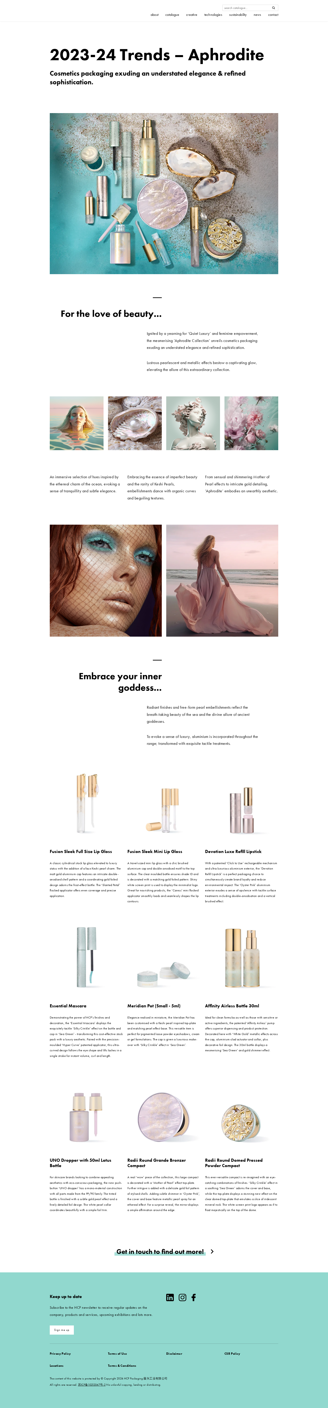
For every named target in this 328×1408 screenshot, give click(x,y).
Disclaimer (174, 1354)
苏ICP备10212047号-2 (92, 1385)
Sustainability (238, 14)
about (154, 14)
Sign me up (62, 1330)
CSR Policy (232, 1354)
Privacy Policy (60, 1354)
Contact (273, 14)
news (257, 14)
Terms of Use (117, 1354)
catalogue (172, 14)
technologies (213, 14)
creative (191, 14)
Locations (57, 1366)
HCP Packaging (72, 11)
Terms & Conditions (122, 1366)
